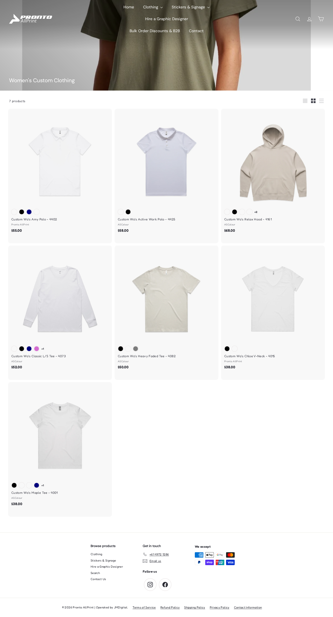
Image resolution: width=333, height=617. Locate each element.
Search (95, 573)
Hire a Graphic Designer (166, 18)
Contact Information (248, 607)
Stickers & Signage (189, 7)
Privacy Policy (219, 607)
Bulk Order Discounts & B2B (155, 30)
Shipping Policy (194, 607)
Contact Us (98, 579)
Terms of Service (144, 607)
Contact (196, 30)
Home (128, 7)
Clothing (151, 7)
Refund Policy (170, 607)
